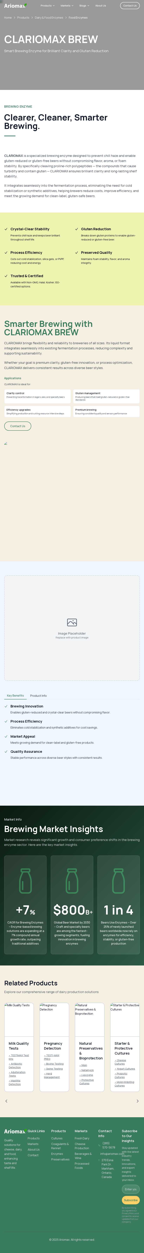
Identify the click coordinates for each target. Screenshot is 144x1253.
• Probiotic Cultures (121, 1075)
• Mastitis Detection (15, 1082)
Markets (65, 5)
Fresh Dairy (82, 1138)
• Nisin (83, 1065)
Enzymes (57, 1154)
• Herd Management (52, 1075)
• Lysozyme (86, 1075)
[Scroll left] (6, 1101)
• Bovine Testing (54, 1063)
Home (8, 17)
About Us (100, 5)
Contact (33, 1155)
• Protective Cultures (86, 1081)
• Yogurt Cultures (125, 1068)
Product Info (38, 696)
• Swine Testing (53, 1068)
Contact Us (130, 5)
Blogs (83, 5)
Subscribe (131, 1200)
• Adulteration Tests (17, 1074)
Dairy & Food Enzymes (49, 17)
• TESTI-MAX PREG (51, 1057)
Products (46, 5)
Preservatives (60, 1159)
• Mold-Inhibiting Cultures (124, 1083)
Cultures (57, 1138)
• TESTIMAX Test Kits (19, 1057)
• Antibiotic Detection (15, 1065)
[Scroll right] (138, 1101)
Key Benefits (15, 695)
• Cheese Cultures (120, 1062)
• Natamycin (86, 1070)
